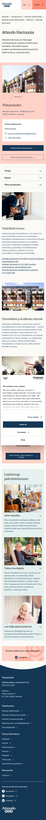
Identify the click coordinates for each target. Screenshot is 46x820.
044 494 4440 (14, 137)
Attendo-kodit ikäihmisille (13, 20)
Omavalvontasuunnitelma (22, 157)
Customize (21, 432)
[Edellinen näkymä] (4, 97)
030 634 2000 (8, 685)
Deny (23, 440)
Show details (33, 417)
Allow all (23, 425)
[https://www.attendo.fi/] (7, 4)
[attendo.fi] (8, 810)
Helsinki (29, 20)
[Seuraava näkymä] (10, 97)
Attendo (5, 16)
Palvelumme (16, 16)
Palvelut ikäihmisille (33, 16)
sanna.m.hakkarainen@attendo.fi (22, 133)
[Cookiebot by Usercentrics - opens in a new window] (33, 378)
